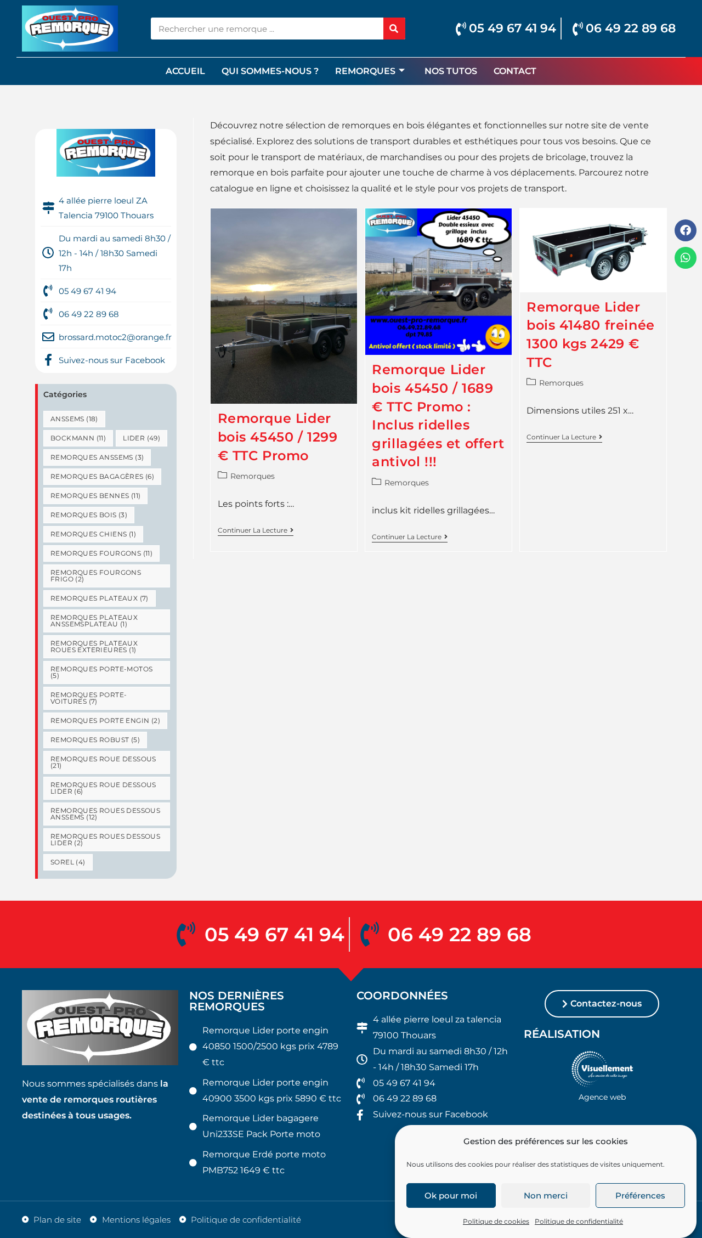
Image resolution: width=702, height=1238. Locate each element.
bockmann (78, 438)
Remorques (365, 71)
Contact (515, 71)
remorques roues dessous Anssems (105, 813)
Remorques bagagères (102, 476)
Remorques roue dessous (103, 762)
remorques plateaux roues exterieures (94, 646)
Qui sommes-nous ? (270, 71)
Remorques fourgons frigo (95, 575)
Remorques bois (88, 515)
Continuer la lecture (255, 530)
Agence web (602, 1097)
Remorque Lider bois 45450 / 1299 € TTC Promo (278, 436)
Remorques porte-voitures (88, 698)
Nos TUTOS (450, 71)
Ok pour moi (450, 1195)
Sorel (68, 862)
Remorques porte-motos (101, 672)
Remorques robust (95, 740)
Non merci (546, 1195)
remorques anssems (97, 457)
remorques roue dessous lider (103, 788)
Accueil (185, 71)
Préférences (640, 1195)
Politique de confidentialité (579, 1221)
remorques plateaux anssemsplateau (94, 620)
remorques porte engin (105, 720)
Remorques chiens (93, 534)
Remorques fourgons (101, 553)
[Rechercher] (394, 28)
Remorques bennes (95, 495)
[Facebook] (686, 230)
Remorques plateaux (99, 598)
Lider (141, 438)
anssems (74, 419)
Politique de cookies (496, 1221)
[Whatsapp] (686, 258)
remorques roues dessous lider (105, 839)
